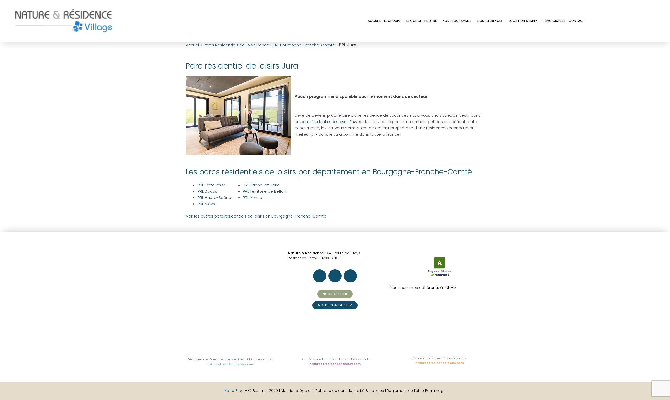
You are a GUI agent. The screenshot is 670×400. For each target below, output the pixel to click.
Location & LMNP (523, 21)
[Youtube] (637, 20)
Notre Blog (234, 390)
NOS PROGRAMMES (457, 21)
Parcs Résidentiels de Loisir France (236, 45)
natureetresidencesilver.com (230, 364)
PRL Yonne (252, 197)
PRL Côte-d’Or (211, 185)
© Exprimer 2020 (263, 390)
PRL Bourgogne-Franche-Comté (304, 45)
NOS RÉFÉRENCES (490, 21)
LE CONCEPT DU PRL (421, 21)
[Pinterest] (623, 20)
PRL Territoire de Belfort (265, 191)
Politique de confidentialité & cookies (349, 390)
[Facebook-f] (595, 20)
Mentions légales (297, 390)
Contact (577, 21)
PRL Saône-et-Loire (261, 185)
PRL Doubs (207, 191)
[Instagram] (609, 20)
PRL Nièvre (207, 204)
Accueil (193, 45)
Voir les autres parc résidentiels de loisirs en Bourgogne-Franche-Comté (256, 216)
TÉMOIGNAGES (554, 21)
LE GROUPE (392, 21)
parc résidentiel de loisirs (324, 121)
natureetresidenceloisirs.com (439, 363)
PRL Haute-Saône (214, 197)
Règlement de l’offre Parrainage (416, 390)
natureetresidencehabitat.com (335, 364)
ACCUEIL (374, 21)
